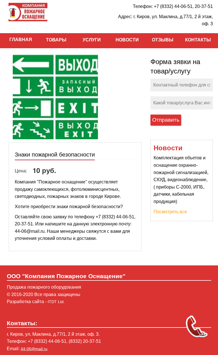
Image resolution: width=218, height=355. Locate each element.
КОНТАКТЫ (198, 39)
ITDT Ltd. (56, 301)
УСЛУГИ (92, 39)
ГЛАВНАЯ (20, 39)
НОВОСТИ (127, 39)
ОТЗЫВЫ (162, 39)
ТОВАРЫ (56, 39)
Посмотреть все (170, 211)
